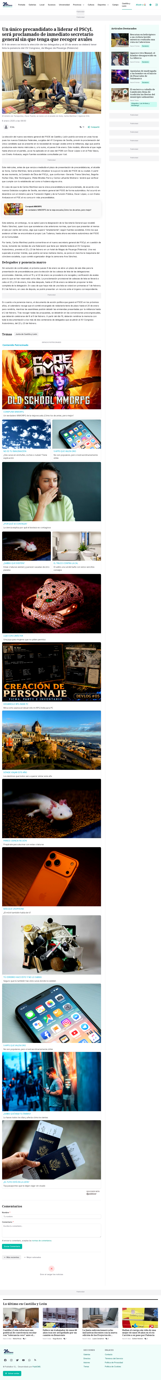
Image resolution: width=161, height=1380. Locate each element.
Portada (21, 5)
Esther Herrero (137, 1339)
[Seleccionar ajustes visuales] (150, 5)
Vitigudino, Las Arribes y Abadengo (140, 104)
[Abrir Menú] (156, 4)
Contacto (108, 1354)
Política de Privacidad (114, 1362)
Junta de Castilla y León (26, 334)
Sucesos (146, 46)
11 (83, 127)
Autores (87, 1362)
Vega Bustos (57, 1339)
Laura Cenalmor (98, 1339)
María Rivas (17, 1339)
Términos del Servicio (114, 1358)
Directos (87, 1358)
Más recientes (13, 1257)
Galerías (32, 5)
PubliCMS (37, 1367)
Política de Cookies (113, 1366)
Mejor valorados (34, 1257)
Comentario (8, 1222)
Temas (86, 1366)
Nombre (6, 1212)
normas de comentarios (41, 1241)
